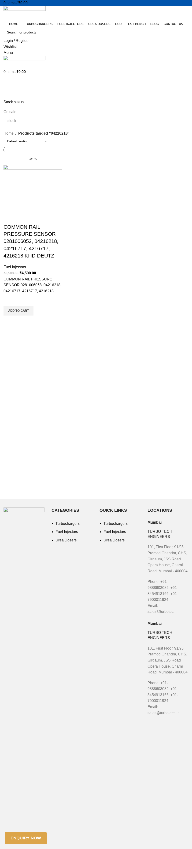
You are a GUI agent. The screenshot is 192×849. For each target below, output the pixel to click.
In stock (10, 121)
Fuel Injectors (15, 267)
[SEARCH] (183, 32)
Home (9, 133)
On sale (10, 112)
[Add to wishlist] (9, 300)
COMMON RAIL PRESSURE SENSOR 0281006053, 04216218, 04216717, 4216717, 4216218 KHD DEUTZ (31, 241)
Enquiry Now (26, 838)
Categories (14, 92)
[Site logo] (25, 13)
